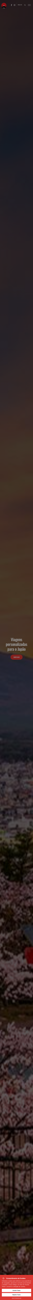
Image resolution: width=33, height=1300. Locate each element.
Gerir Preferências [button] (16, 1298)
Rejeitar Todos (16, 1294)
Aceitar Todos (16, 1290)
